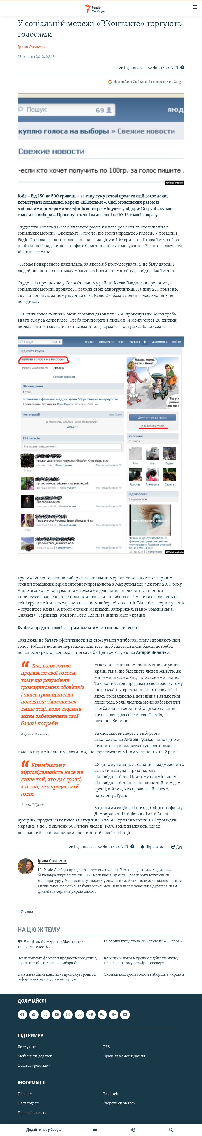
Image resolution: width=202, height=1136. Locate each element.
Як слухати (27, 1047)
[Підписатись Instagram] (68, 1014)
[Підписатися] (125, 1014)
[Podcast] (113, 1014)
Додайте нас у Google (44, 1130)
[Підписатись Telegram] (91, 1014)
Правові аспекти (32, 1113)
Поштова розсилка (34, 1066)
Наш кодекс (28, 1103)
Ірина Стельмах (31, 47)
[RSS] (102, 1014)
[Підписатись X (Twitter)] (45, 1014)
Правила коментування (124, 1056)
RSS (106, 1047)
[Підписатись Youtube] (56, 1014)
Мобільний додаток (35, 1056)
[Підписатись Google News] (33, 1014)
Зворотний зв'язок (119, 1103)
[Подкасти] (133, 1130)
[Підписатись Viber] (79, 1014)
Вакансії (110, 1094)
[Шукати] (171, 1130)
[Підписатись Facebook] (22, 1014)
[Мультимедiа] (95, 1130)
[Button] (130, 68)
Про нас (25, 1094)
